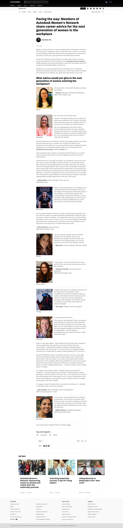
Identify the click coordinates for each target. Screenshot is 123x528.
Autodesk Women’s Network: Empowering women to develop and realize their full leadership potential (30, 482)
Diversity (35, 12)
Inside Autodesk (47, 12)
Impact (40, 12)
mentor (62, 149)
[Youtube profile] (103, 8)
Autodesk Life (22, 8)
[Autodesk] (15, 2)
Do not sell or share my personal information (23, 525)
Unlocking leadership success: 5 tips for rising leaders (61, 480)
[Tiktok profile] (100, 8)
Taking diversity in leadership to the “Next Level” (89, 480)
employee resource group (44, 149)
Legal (58, 525)
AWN (37, 435)
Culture (29, 12)
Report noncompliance (45, 525)
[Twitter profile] (94, 8)
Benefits (24, 12)
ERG (50, 435)
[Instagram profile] (88, 8)
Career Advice (44, 435)
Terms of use (53, 525)
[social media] (13, 519)
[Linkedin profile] (91, 8)
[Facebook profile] (97, 8)
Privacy (11, 525)
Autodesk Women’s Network (75, 61)
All (19, 12)
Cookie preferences (36, 525)
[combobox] (36, 2)
